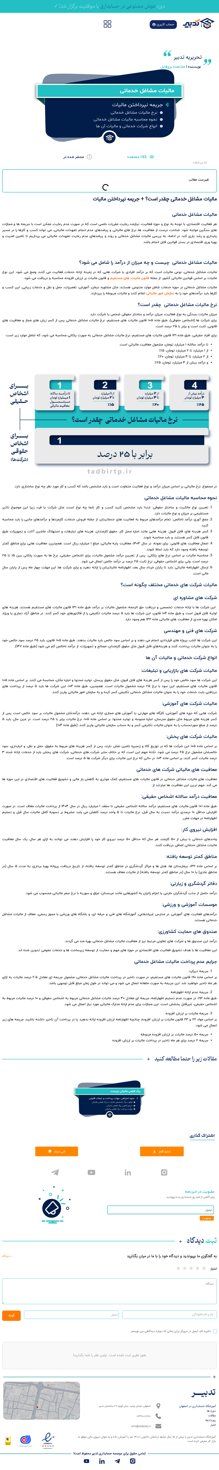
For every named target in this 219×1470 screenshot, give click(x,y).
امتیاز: (213, 1268)
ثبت (11, 1315)
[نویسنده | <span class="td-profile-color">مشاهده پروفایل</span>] (207, 62)
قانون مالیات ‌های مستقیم (129, 278)
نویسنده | (181, 66)
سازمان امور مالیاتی (160, 293)
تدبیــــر (203, 1393)
